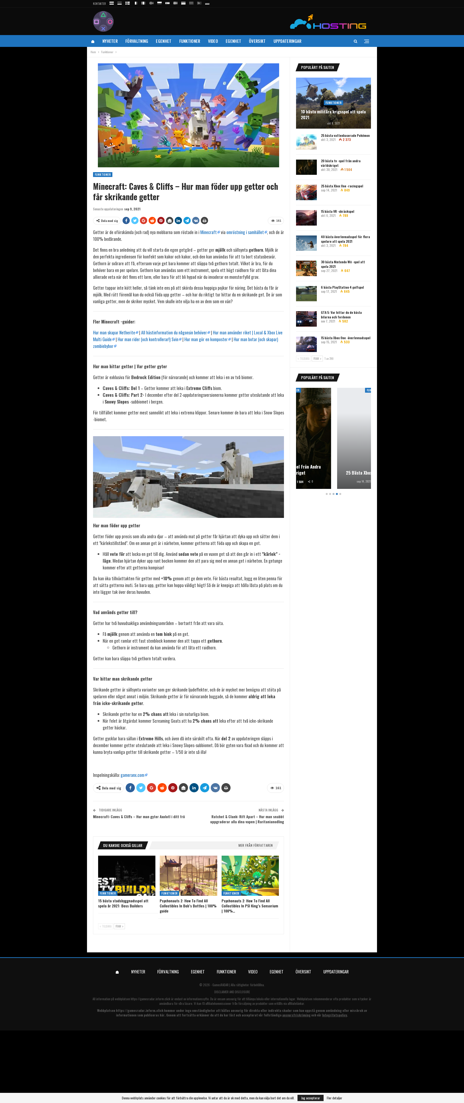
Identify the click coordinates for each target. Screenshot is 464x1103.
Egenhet (163, 41)
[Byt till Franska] (135, 2)
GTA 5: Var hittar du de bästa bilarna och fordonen (341, 314)
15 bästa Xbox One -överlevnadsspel (345, 337)
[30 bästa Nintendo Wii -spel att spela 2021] (306, 268)
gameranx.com (132, 775)
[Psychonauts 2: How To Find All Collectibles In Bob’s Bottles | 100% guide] (188, 876)
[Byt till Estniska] (119, 2)
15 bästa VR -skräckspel (337, 211)
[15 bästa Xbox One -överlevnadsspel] (306, 344)
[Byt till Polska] (159, 2)
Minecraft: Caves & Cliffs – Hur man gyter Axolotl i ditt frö (139, 816)
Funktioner (189, 41)
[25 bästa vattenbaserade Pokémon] (306, 142)
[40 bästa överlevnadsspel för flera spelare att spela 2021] (306, 243)
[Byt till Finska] (127, 2)
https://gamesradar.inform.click (150, 998)
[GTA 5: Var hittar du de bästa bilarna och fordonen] (306, 319)
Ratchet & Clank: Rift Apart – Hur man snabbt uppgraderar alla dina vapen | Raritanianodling (247, 819)
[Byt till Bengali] (191, 2)
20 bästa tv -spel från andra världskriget (341, 163)
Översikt (257, 41)
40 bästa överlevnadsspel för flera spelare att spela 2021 (345, 239)
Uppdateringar (288, 41)
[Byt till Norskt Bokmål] (151, 2)
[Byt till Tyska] (207, 2)
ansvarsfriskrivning (296, 1015)
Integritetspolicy (334, 1015)
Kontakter (99, 4)
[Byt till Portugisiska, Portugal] (199, 2)
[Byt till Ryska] (111, 2)
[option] (333, 439)
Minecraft (208, 232)
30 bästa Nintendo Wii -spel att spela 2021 (343, 264)
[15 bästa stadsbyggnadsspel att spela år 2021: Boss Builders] (126, 876)
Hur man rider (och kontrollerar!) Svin (148, 339)
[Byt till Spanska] (167, 2)
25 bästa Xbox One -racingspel (342, 185)
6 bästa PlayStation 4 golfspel (342, 287)
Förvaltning (136, 41)
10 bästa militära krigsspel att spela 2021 (333, 114)
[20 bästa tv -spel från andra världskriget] (306, 167)
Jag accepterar (310, 1097)
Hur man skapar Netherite (114, 332)
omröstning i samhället (245, 232)
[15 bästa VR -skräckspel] (306, 218)
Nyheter (110, 41)
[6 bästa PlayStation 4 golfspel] (306, 293)
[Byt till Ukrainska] (183, 2)
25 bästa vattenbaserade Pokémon (345, 135)
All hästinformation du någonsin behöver (174, 332)
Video (213, 41)
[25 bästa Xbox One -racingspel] (306, 192)
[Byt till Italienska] (143, 2)
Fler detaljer (334, 1098)
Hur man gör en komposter (206, 339)
